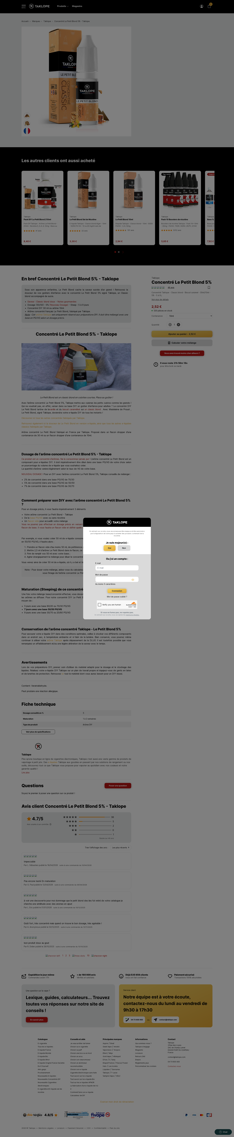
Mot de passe (101, 575)
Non (124, 548)
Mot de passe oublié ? (117, 596)
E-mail (98, 563)
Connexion (117, 591)
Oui (109, 548)
